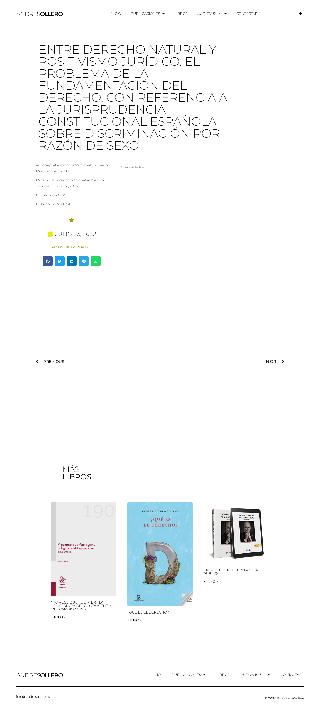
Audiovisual (209, 14)
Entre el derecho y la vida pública (231, 572)
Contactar (247, 14)
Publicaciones (145, 14)
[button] (48, 261)
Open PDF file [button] (132, 167)
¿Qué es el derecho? (148, 612)
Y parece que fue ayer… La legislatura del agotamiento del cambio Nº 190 (81, 605)
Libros (181, 14)
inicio (115, 14)
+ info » (58, 617)
